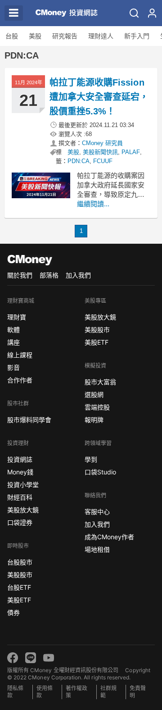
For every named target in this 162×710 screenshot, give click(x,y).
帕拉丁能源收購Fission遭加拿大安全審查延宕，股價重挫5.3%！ (99, 96)
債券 (13, 612)
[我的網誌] (152, 13)
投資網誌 (19, 459)
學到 (91, 459)
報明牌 (94, 419)
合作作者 (19, 380)
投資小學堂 (23, 484)
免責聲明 (138, 692)
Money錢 (20, 472)
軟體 (13, 329)
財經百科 (19, 497)
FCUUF (102, 161)
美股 (35, 36)
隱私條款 (15, 692)
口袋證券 (19, 522)
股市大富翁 (100, 382)
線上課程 (19, 355)
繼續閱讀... (93, 204)
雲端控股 (97, 407)
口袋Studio (100, 472)
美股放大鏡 (23, 510)
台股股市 (19, 562)
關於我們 (19, 275)
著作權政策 (76, 692)
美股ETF (19, 600)
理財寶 (16, 317)
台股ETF (19, 587)
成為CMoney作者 (109, 537)
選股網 (94, 394)
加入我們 (78, 275)
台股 (11, 36)
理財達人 (100, 36)
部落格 (49, 275)
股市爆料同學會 (29, 419)
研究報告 (64, 36)
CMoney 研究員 (102, 143)
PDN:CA (79, 161)
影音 (13, 367)
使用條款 (44, 692)
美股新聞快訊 (100, 152)
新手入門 (136, 36)
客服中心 (97, 511)
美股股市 (19, 574)
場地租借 (97, 549)
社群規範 (108, 692)
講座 (13, 342)
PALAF (131, 152)
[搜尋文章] (134, 13)
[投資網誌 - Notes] (62, 13)
